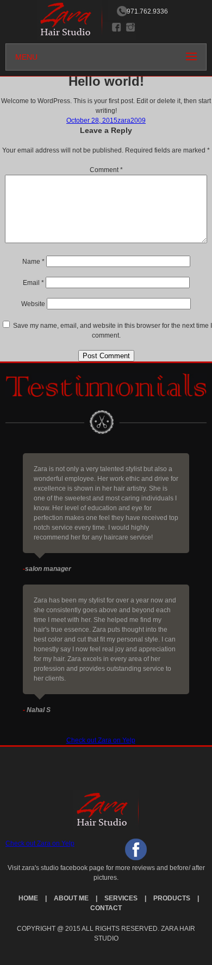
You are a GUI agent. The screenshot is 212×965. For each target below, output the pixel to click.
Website (33, 304)
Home (28, 898)
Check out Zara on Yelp (100, 740)
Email (33, 283)
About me (71, 898)
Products (171, 898)
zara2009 (131, 120)
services (121, 898)
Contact (106, 908)
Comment (106, 170)
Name (33, 261)
